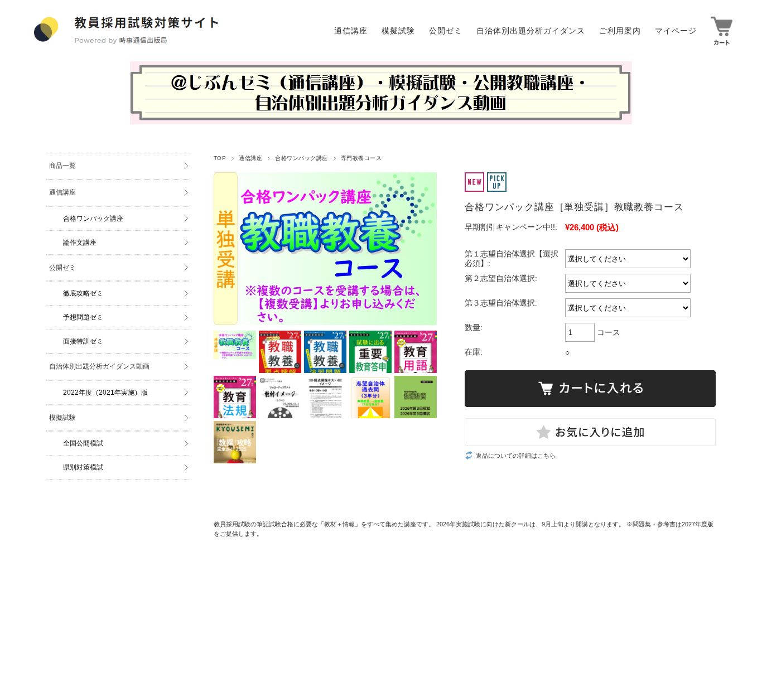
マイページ (676, 30)
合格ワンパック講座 (301, 158)
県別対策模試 (83, 467)
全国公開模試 (83, 443)
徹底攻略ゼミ (83, 293)
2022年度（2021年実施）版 (105, 392)
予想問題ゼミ (83, 317)
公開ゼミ (62, 268)
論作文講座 (80, 242)
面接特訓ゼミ (83, 341)
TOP (220, 158)
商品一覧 (62, 166)
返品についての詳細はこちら (516, 455)
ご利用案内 (620, 30)
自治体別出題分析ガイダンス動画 (99, 366)
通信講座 (250, 158)
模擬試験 (62, 418)
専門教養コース (361, 158)
